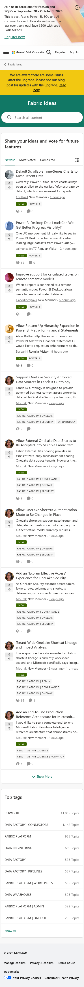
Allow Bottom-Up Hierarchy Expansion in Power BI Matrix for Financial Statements (47, 327)
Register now (14, 36)
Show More (44, 776)
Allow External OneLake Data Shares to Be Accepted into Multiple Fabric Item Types (46, 443)
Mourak (21, 403)
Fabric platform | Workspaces (29, 883)
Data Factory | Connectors (26, 824)
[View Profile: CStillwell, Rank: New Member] (9, 174)
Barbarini (22, 351)
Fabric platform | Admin (24, 906)
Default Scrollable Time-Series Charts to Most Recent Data (47, 173)
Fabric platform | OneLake (26, 918)
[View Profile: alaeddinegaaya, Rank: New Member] (9, 277)
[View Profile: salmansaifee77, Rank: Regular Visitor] (9, 225)
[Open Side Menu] (6, 52)
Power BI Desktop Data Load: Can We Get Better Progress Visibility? (44, 225)
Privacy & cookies (42, 963)
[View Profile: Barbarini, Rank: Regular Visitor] (9, 328)
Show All (10, 930)
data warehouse (18, 894)
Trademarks (11, 971)
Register (60, 52)
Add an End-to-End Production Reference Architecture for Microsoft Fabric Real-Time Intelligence (44, 714)
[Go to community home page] (28, 52)
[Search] (49, 52)
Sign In (74, 52)
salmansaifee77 (26, 248)
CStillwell (22, 197)
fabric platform (18, 836)
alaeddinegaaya (26, 300)
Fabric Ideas (15, 64)
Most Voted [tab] (27, 160)
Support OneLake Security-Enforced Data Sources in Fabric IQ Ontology (43, 379)
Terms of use (66, 963)
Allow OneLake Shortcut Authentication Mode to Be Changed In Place (46, 512)
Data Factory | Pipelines (23, 871)
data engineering (18, 848)
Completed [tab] (47, 160)
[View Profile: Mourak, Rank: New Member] (9, 380)
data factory (15, 859)
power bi (12, 813)
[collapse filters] (76, 160)
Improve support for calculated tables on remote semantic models (47, 276)
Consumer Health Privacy (62, 978)
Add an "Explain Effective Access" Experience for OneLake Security (41, 575)
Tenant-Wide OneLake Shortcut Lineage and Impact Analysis (46, 644)
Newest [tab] (10, 160)
